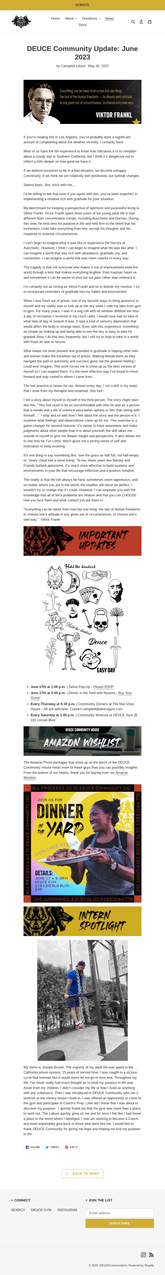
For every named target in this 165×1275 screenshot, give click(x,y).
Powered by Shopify (141, 1265)
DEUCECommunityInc (114, 1265)
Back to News (85, 1173)
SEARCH (18, 1210)
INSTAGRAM (67, 1210)
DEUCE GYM (41, 1210)
